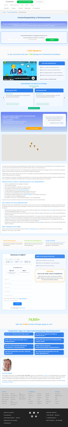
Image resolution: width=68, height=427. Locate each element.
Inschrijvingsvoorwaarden (9, 417)
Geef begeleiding (39, 1)
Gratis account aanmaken (25, 1)
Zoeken (52, 39)
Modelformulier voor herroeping (10, 420)
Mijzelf (24, 271)
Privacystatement (7, 415)
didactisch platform (27, 194)
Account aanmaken (34, 128)
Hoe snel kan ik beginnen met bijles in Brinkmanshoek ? (46, 334)
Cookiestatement (7, 423)
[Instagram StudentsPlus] (30, 412)
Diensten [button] (6, 8)
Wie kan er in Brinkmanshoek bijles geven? (17, 334)
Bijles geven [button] (28, 8)
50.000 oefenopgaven (24, 190)
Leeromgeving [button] (36, 8)
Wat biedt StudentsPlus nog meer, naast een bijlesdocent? (17, 352)
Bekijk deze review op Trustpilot (12, 104)
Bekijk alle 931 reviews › (34, 108)
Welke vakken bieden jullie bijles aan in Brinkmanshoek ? (16, 340)
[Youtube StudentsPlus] (36, 416)
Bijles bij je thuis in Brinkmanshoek (12, 121)
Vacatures (18, 417)
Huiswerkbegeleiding (12, 12)
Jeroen (45, 375)
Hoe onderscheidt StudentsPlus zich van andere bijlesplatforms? (47, 352)
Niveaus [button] (13, 8)
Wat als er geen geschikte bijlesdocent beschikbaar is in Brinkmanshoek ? (16, 346)
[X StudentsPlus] (38, 412)
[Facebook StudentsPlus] (34, 412)
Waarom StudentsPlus (14, 4)
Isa (5, 216)
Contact (26, 4)
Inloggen (32, 4)
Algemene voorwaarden (9, 412)
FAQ (22, 4)
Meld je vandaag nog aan (32, 228)
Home (4, 12)
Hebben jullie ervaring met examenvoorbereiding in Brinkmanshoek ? (47, 346)
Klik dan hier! (22, 307)
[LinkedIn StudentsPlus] (32, 416)
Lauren (50, 210)
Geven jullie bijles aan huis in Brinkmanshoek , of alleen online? (48, 340)
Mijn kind (11, 272)
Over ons (6, 4)
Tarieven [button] (21, 8)
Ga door (17, 303)
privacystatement (23, 298)
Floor (38, 213)
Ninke (38, 222)
